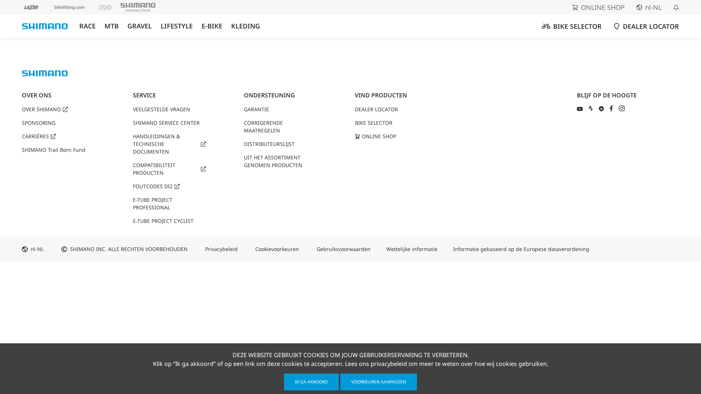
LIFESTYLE (177, 26)
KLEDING (245, 26)
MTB (111, 26)
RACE (87, 26)
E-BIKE (212, 26)
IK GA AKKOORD (311, 382)
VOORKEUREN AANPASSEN (378, 382)
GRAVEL (139, 26)
